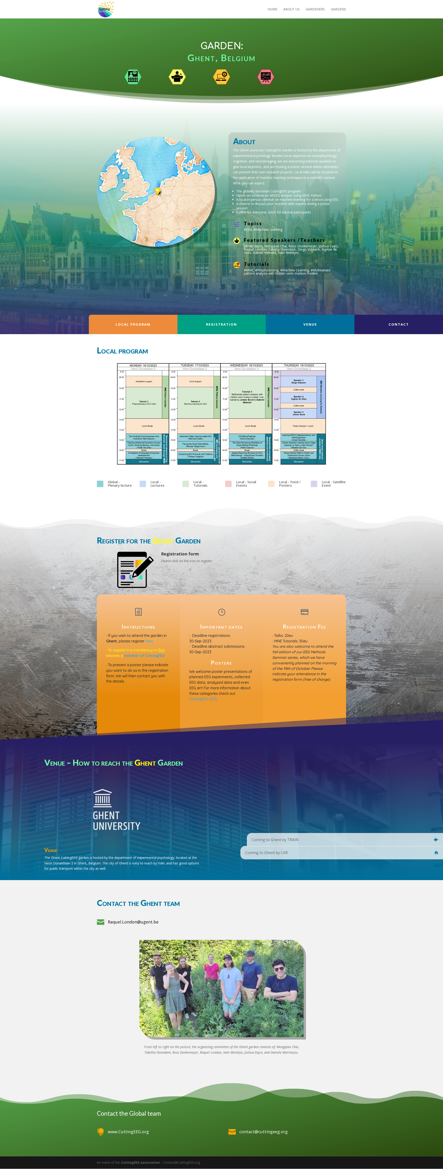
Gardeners (315, 9)
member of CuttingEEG (144, 655)
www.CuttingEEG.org (128, 1131)
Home (272, 9)
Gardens (338, 9)
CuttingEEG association (140, 1162)
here (149, 641)
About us (291, 9)
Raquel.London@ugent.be (133, 922)
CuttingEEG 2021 (203, 699)
